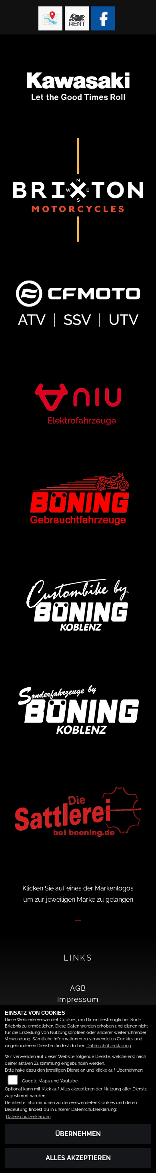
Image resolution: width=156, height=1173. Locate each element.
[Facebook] (103, 18)
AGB (78, 988)
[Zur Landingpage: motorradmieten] (77, 18)
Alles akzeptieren (78, 1158)
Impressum (78, 999)
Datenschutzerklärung (108, 1045)
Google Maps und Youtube (50, 1081)
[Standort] (50, 18)
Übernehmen (78, 1134)
